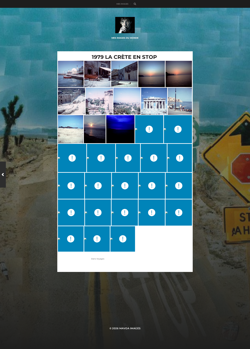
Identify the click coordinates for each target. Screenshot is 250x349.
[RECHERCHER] (135, 4)
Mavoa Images (130, 328)
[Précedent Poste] (3, 175)
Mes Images (122, 4)
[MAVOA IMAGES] (125, 25)
